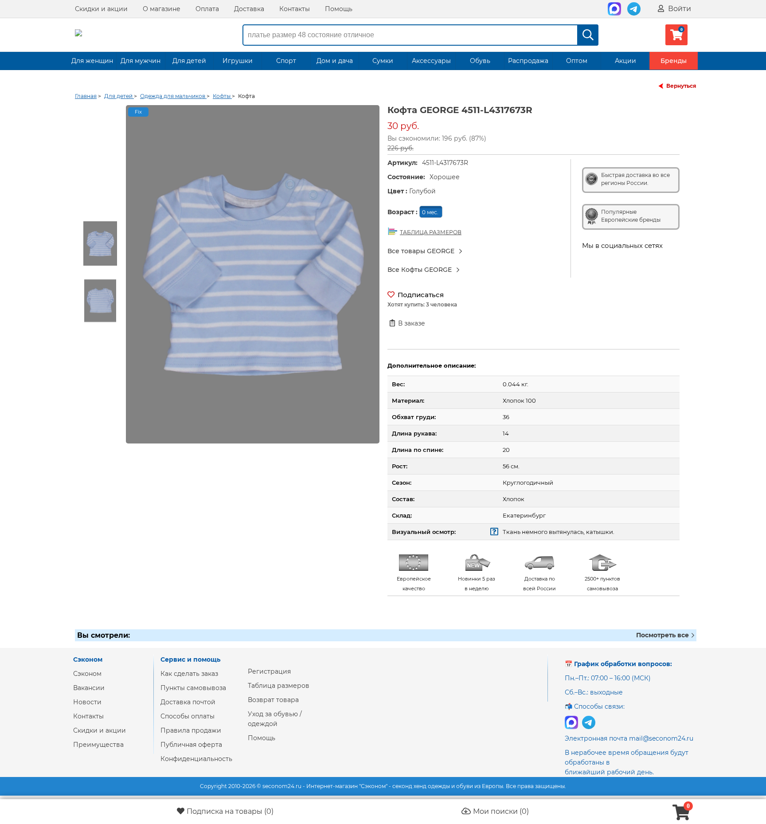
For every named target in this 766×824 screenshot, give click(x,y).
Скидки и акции (101, 9)
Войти (678, 8)
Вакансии (89, 688)
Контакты (294, 9)
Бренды (673, 61)
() (230, 811)
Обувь (480, 61)
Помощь (338, 9)
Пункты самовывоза (193, 688)
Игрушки (238, 61)
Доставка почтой (187, 702)
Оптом (576, 61)
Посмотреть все (663, 635)
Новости (87, 702)
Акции (625, 61)
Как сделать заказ (189, 674)
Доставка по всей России (539, 584)
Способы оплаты (187, 716)
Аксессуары (431, 61)
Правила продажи (190, 730)
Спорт (286, 61)
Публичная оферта (191, 745)
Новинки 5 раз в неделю (476, 584)
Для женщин (92, 61)
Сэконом (87, 674)
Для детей (189, 61)
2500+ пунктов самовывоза (602, 584)
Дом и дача (335, 61)
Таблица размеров (278, 686)
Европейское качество (414, 584)
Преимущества (98, 745)
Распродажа (528, 61)
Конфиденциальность (196, 759)
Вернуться (681, 85)
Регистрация (269, 671)
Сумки (382, 61)
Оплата (207, 9)
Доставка (249, 9)
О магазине (161, 9)
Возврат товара (273, 700)
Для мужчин (140, 61)
